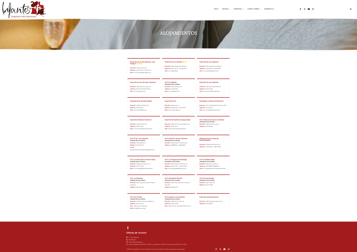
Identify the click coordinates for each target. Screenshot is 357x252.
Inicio (216, 9)
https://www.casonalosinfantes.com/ (180, 206)
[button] (350, 9)
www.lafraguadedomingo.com (177, 168)
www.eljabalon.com (174, 91)
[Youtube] (309, 9)
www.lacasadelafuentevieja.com (143, 168)
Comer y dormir (253, 9)
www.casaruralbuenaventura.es (143, 129)
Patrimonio (238, 9)
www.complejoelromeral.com (211, 110)
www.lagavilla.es (173, 71)
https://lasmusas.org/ (140, 206)
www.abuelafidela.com (140, 110)
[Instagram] (313, 9)
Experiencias (268, 9)
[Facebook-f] (300, 9)
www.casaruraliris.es (174, 110)
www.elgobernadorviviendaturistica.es (214, 168)
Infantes (225, 9)
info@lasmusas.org (140, 208)
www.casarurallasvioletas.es (211, 91)
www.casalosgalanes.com (210, 71)
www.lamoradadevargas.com (142, 72)
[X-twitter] (305, 9)
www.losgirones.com (140, 91)
